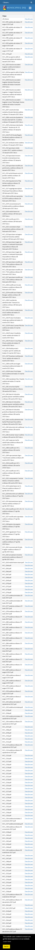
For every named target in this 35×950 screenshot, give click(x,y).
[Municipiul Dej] (14, 8)
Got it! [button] (6, 946)
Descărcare (29, 19)
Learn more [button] (7, 941)
